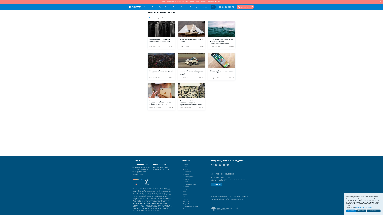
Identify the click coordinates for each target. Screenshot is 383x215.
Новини (147, 7)
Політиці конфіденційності (363, 207)
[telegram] (229, 7)
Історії (186, 169)
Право (187, 179)
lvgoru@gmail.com (139, 172)
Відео (161, 7)
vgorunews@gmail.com (140, 169)
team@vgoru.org (138, 174)
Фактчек (187, 174)
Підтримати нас (244, 7)
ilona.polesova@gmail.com (141, 167)
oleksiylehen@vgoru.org (161, 169)
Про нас (175, 7)
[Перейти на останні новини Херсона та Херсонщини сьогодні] (135, 7)
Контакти (184, 7)
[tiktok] (232, 7)
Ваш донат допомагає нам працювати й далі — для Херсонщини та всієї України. (191, 1)
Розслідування (189, 176)
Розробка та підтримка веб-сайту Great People (228, 209)
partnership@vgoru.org (161, 167)
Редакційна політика (189, 204)
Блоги (154, 7)
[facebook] (219, 7)
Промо (187, 186)
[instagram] (223, 7)
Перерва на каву (190, 184)
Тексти (167, 7)
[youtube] (226, 7)
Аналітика (188, 171)
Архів (185, 196)
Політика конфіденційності (191, 206)
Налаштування (372, 211)
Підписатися (216, 184)
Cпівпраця (193, 7)
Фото (186, 181)
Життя (186, 189)
